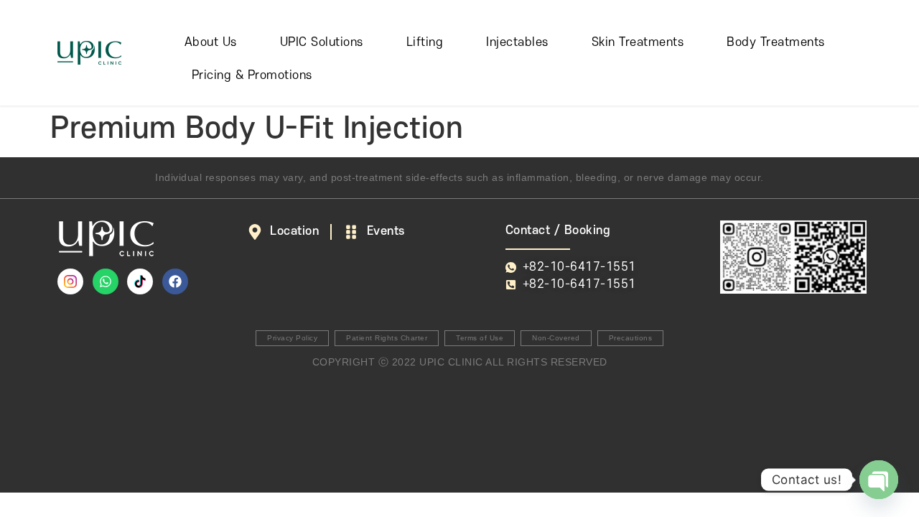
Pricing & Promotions (252, 75)
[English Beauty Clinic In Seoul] (70, 281)
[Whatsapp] (105, 281)
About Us (211, 42)
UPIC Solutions (321, 42)
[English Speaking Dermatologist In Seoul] (140, 281)
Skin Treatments (638, 42)
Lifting (425, 42)
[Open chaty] (878, 479)
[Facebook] (175, 281)
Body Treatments (776, 42)
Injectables (517, 42)
